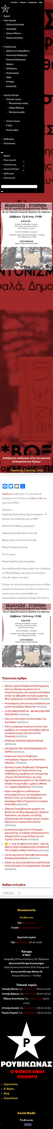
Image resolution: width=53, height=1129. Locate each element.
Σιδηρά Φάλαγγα (16, 108)
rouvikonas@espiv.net (30, 927)
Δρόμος (9, 64)
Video (8, 77)
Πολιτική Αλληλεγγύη (16, 59)
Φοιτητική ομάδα (17, 112)
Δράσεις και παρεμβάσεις (18, 51)
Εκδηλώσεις (11, 68)
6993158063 (30, 1008)
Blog (6, 1093)
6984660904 (30, 1013)
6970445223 (30, 989)
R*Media (10, 82)
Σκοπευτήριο (12, 130)
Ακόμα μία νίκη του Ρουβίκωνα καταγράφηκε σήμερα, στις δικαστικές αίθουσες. (25, 759)
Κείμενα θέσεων (13, 33)
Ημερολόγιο (11, 1098)
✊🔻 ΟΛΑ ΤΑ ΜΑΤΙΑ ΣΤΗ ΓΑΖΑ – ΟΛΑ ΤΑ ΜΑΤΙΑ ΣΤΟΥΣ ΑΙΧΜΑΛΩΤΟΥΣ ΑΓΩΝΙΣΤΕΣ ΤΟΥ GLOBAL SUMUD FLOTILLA (27, 847)
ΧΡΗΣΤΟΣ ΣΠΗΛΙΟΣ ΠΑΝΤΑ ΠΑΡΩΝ (24, 741)
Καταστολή (11, 86)
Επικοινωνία (9, 143)
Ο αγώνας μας (10, 47)
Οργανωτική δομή (14, 38)
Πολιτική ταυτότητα (15, 24)
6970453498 (22, 942)
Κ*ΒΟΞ (9, 125)
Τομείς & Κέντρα (11, 95)
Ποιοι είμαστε (10, 20)
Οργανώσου (11, 1084)
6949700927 (36, 998)
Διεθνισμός (9, 139)
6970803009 (29, 923)
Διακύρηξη (11, 29)
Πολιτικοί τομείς (13, 99)
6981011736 (30, 994)
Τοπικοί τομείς (13, 121)
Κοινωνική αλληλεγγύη (16, 55)
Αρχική (7, 16)
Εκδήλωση (7, 494)
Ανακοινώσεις (12, 73)
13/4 (40, 498)
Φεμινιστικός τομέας (18, 103)
